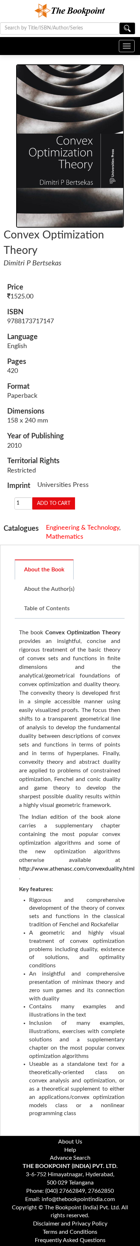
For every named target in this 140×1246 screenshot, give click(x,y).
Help (70, 1150)
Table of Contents (47, 608)
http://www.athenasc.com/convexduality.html (77, 869)
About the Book (44, 569)
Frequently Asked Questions (70, 1240)
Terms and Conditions (70, 1232)
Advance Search (70, 1158)
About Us (70, 1142)
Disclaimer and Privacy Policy (70, 1224)
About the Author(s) (49, 589)
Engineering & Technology (82, 528)
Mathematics (64, 537)
